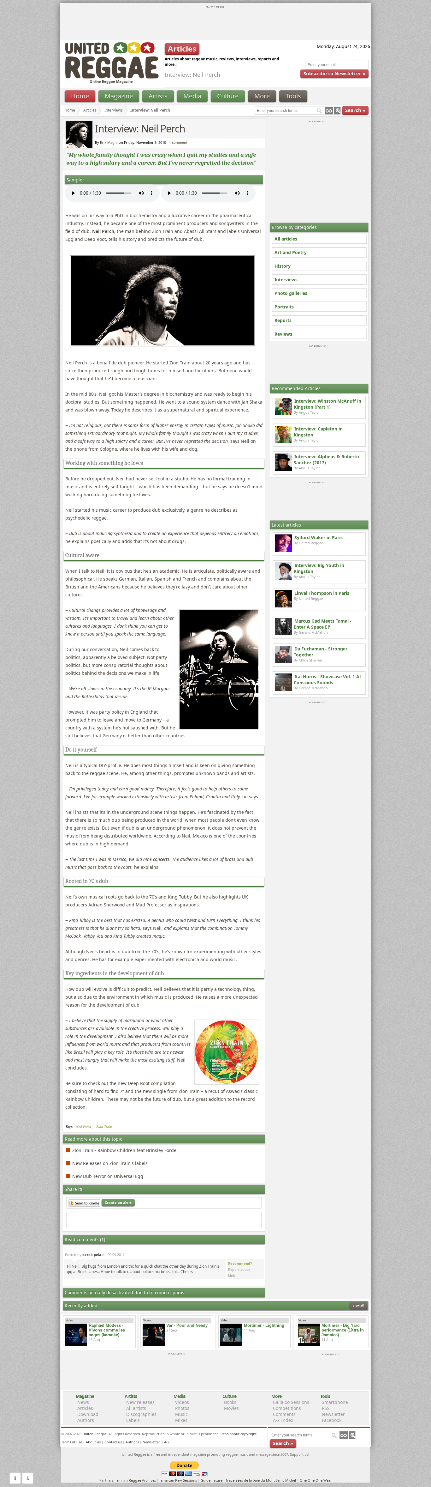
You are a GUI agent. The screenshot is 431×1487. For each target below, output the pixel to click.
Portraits (284, 307)
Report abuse (239, 1269)
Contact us (113, 1442)
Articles (90, 110)
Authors (85, 1420)
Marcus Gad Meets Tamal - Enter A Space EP (322, 624)
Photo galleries (291, 293)
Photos (182, 1408)
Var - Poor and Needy (187, 1325)
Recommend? (240, 1263)
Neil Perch (83, 1126)
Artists (158, 96)
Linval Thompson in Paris (321, 593)
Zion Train (104, 1126)
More (262, 96)
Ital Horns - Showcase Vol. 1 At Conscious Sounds (327, 679)
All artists (136, 1408)
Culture (228, 96)
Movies (231, 1408)
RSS (326, 1408)
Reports (283, 320)
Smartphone (335, 1402)
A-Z (166, 1442)
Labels (133, 1420)
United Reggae (94, 1433)
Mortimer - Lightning (264, 1325)
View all (358, 1305)
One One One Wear (316, 1480)
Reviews (283, 334)
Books (230, 1402)
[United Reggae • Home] (111, 77)
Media (192, 96)
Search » (355, 110)
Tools (293, 96)
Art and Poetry (291, 252)
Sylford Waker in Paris (318, 537)
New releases (140, 1402)
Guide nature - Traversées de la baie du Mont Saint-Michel (248, 1480)
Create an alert (118, 1202)
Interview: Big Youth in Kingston (319, 568)
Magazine (119, 96)
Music (181, 1414)
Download (87, 1414)
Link (231, 1275)
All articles (286, 239)
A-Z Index (283, 1420)
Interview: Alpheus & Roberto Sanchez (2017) (326, 460)
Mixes (181, 1420)
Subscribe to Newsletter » (334, 73)
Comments (284, 1414)
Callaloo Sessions (291, 1402)
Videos (182, 1402)
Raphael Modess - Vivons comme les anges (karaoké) (107, 1330)
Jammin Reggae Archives (135, 1480)
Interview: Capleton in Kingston (318, 432)
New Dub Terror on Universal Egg (107, 1176)
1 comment (178, 142)
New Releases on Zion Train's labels (110, 1163)
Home (80, 96)
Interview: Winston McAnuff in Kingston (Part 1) (327, 404)
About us (93, 1442)
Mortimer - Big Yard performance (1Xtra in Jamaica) (343, 1330)
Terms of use (71, 1442)
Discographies (141, 1414)
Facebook (331, 1420)
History (283, 266)
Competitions (287, 1408)
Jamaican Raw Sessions (178, 1480)
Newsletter (333, 1414)
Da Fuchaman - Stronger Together (320, 652)
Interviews (286, 280)
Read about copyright (239, 1433)
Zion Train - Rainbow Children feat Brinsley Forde (124, 1150)
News (83, 1402)
